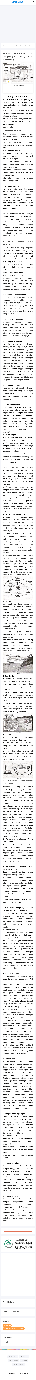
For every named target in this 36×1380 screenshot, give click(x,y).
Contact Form (13, 1357)
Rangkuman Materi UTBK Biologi (14, 1328)
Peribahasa (7, 1325)
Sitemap (24, 1360)
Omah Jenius (23, 1373)
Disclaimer (24, 1357)
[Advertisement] (18, 24)
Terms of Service (18, 1364)
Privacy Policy (13, 1360)
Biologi (6, 70)
